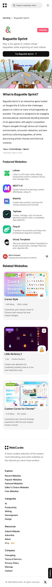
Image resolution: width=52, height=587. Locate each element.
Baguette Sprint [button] (21, 18)
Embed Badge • (16, 149)
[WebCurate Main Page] (5, 5)
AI (6, 503)
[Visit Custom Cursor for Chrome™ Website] (44, 385)
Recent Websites (13, 475)
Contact (8, 570)
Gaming (6, 18)
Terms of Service (13, 559)
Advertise (9, 535)
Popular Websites (13, 479)
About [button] (8, 539)
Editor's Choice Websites (17, 487)
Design (8, 519)
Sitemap (9, 567)
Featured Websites (14, 483)
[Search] (14, 6)
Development (11, 515)
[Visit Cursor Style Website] (44, 276)
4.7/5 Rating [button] (10, 414)
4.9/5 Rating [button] (10, 304)
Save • (6, 149)
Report (26, 149)
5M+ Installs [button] (21, 414)
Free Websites (12, 491)
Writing (8, 511)
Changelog (10, 555)
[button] (47, 5)
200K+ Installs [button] (22, 304)
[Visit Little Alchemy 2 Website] (44, 331)
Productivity (11, 507)
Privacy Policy (12, 563)
